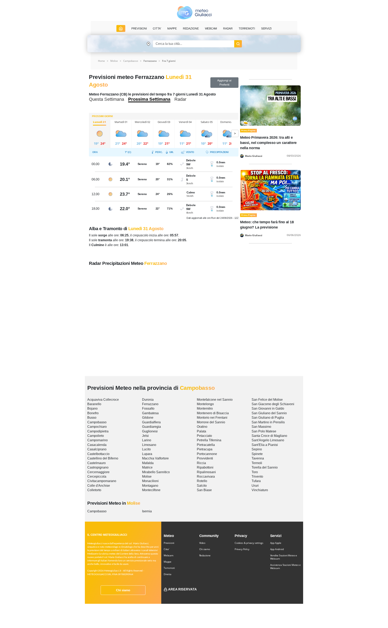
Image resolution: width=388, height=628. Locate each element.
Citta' (166, 549)
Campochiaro (97, 426)
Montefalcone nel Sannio (215, 399)
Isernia (147, 511)
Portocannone (207, 454)
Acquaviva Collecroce (103, 399)
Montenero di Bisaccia (213, 413)
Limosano (149, 445)
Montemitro (205, 408)
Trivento (257, 476)
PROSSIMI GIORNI (102, 116)
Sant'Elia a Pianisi (265, 445)
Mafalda (148, 463)
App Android (277, 549)
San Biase (204, 490)
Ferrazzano (150, 404)
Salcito (202, 485)
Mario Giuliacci (253, 156)
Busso (91, 417)
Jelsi (145, 435)
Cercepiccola (96, 476)
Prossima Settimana (149, 99)
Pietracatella (206, 445)
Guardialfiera (151, 422)
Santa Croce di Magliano (269, 435)
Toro (255, 472)
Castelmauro (96, 463)
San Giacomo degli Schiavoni (273, 404)
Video (202, 543)
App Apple (275, 543)
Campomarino (97, 440)
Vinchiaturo (260, 490)
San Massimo (261, 426)
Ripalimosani (206, 472)
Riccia (201, 463)
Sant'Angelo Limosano (268, 440)
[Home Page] (120, 28)
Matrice (147, 467)
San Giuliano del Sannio (269, 413)
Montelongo (205, 404)
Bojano (92, 408)
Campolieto (95, 435)
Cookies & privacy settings (249, 543)
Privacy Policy (242, 549)
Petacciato (204, 435)
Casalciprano (96, 449)
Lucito (146, 449)
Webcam (211, 28)
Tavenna (258, 458)
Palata (201, 431)
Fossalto (148, 408)
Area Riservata (182, 589)
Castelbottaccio (98, 454)
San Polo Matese (264, 431)
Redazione (205, 555)
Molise (114, 61)
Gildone (147, 417)
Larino (146, 440)
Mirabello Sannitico (156, 472)
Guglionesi (150, 431)
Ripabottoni (205, 467)
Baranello (94, 404)
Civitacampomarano (101, 481)
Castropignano (98, 467)
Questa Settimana (106, 99)
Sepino (257, 449)
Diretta (167, 574)
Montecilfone (151, 490)
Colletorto (94, 490)
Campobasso (130, 61)
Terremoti (169, 568)
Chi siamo (123, 590)
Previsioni (169, 543)
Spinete (257, 454)
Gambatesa (150, 413)
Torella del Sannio (265, 467)
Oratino (202, 426)
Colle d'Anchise (98, 485)
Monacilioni (150, 481)
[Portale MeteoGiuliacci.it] (194, 12)
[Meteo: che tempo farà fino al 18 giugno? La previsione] (270, 190)
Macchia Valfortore (155, 458)
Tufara (256, 481)
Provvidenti (205, 458)
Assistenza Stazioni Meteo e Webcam (285, 566)
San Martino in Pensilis (268, 422)
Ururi (255, 485)
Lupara (147, 454)
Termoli (257, 463)
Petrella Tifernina (209, 440)
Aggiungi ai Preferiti (224, 82)
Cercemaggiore (98, 472)
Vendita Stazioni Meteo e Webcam (283, 557)
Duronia (148, 399)
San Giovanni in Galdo (268, 408)
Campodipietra (98, 431)
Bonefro (93, 413)
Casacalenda (96, 445)
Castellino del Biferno (102, 458)
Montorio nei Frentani (212, 417)
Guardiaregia (151, 426)
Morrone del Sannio (211, 422)
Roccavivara (206, 476)
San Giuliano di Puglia (268, 417)
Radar (228, 28)
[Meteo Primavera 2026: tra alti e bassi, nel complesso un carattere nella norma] (270, 105)
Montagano (150, 485)
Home (101, 61)
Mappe (167, 561)
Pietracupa (204, 449)
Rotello (202, 481)
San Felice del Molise (267, 399)
